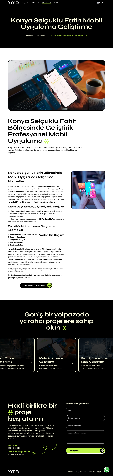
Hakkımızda (35, 3)
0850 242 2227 (15, 448)
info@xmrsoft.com (16, 454)
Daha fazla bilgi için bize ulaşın (34, 285)
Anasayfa (25, 3)
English (101, 3)
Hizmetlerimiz (46, 3)
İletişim (56, 3)
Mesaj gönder (74, 450)
